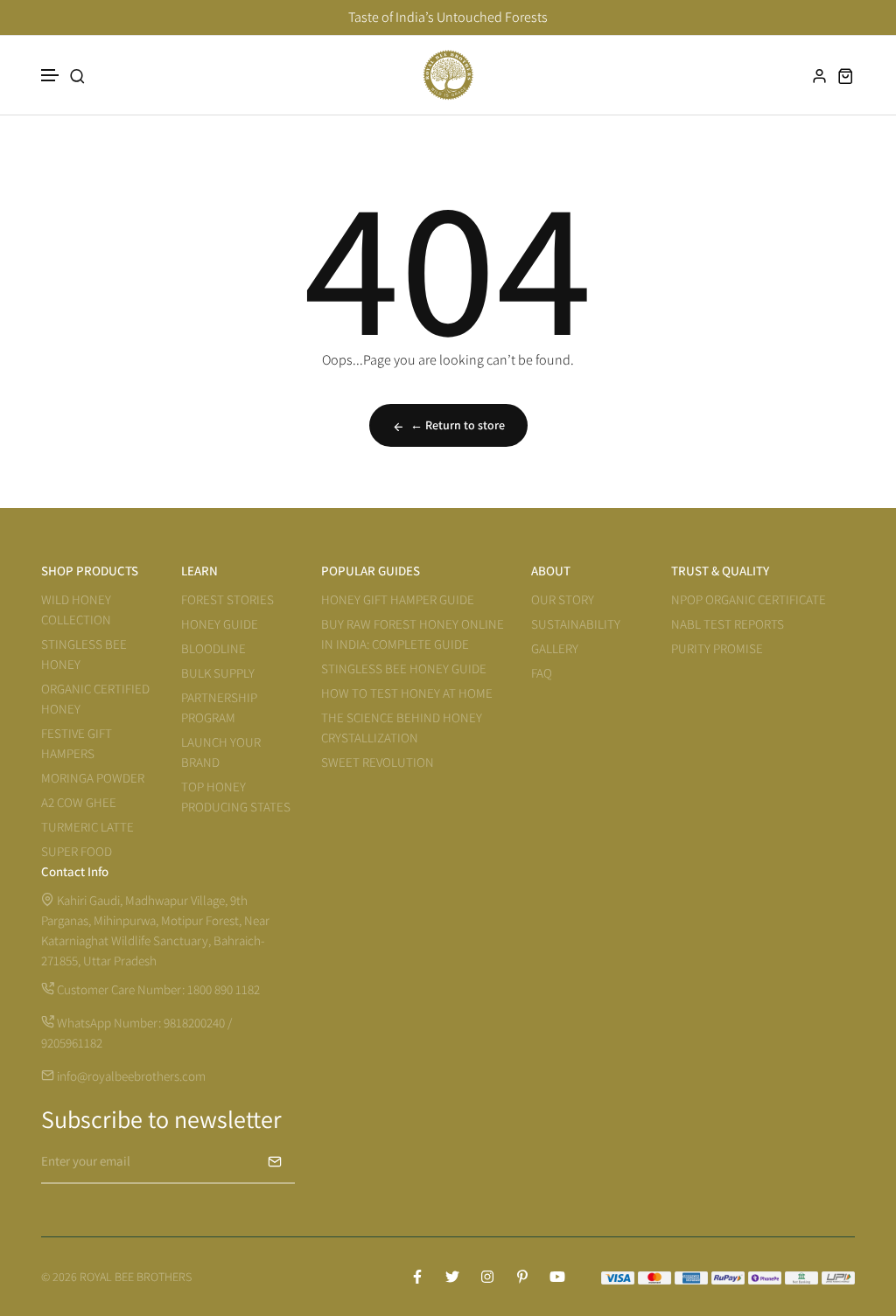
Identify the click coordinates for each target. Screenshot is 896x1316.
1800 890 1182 (223, 989)
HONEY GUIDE (219, 624)
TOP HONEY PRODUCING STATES (235, 796)
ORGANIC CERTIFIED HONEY (95, 698)
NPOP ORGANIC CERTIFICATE (748, 599)
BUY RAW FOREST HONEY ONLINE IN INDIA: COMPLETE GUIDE (412, 634)
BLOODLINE (213, 648)
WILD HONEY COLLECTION (76, 609)
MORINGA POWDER (92, 777)
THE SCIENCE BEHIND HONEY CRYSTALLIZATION (401, 727)
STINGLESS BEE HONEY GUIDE (403, 668)
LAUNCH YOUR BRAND (221, 752)
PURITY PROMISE (717, 648)
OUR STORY (562, 599)
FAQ (541, 673)
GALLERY (554, 648)
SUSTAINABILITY (575, 624)
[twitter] (452, 1276)
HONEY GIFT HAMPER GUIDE (397, 599)
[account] (820, 75)
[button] (50, 75)
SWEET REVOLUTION (377, 762)
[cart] (846, 75)
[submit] (275, 1161)
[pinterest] (522, 1276)
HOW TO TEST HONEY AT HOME (407, 693)
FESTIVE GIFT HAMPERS (76, 743)
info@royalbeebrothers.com (130, 1076)
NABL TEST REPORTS (727, 624)
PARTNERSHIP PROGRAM (219, 707)
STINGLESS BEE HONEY (84, 654)
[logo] (448, 75)
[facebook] (417, 1276)
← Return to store (457, 425)
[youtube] (557, 1276)
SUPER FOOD (76, 851)
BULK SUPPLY (218, 673)
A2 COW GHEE (78, 802)
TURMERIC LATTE (87, 826)
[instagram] (487, 1276)
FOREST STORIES (227, 599)
